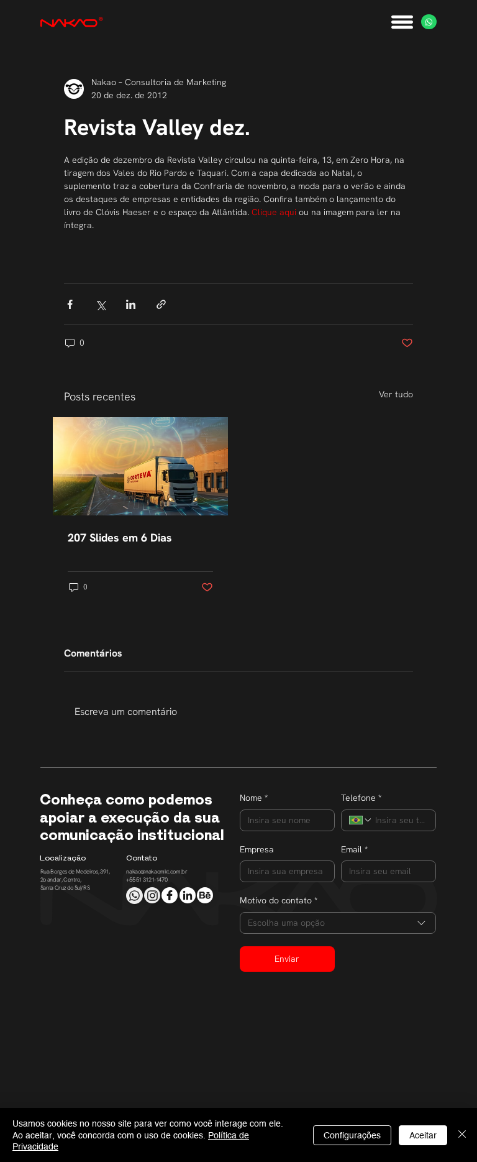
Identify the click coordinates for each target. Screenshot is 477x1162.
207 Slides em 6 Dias (120, 537)
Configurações (352, 1135)
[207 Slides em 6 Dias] (140, 466)
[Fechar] (462, 1135)
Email (354, 849)
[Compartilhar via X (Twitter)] (100, 304)
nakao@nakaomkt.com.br (156, 871)
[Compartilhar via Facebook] (70, 304)
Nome (254, 797)
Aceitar (423, 1135)
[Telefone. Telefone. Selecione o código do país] (361, 820)
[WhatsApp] (429, 22)
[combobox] (338, 923)
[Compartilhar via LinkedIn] (131, 304)
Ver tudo (396, 394)
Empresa (257, 849)
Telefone (361, 797)
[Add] (134, 895)
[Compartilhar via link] (161, 304)
